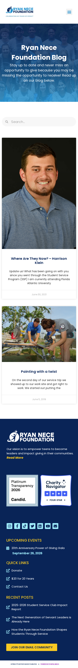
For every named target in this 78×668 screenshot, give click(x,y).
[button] (69, 12)
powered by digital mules (50, 664)
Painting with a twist (39, 371)
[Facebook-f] (17, 526)
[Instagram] (9, 526)
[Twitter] (32, 526)
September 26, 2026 (27, 553)
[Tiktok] (25, 526)
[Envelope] (55, 526)
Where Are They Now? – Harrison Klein (39, 260)
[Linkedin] (40, 526)
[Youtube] (48, 526)
